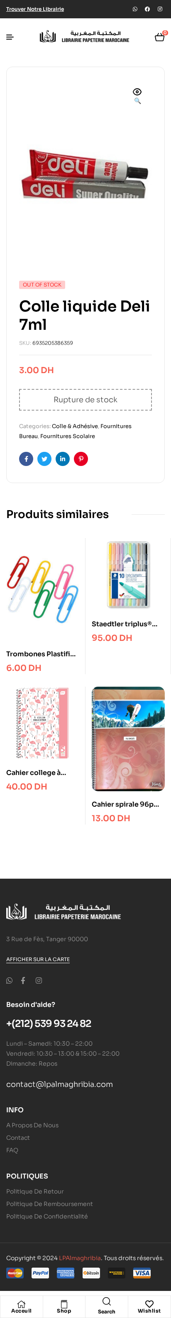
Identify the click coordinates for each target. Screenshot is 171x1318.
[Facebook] (147, 9)
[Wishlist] (149, 1304)
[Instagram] (160, 9)
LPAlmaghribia (80, 1258)
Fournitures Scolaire (67, 436)
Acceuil (21, 1311)
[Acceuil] (21, 1304)
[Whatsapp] (135, 9)
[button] (137, 97)
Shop (64, 1311)
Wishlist (149, 1311)
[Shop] (64, 1304)
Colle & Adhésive (75, 426)
